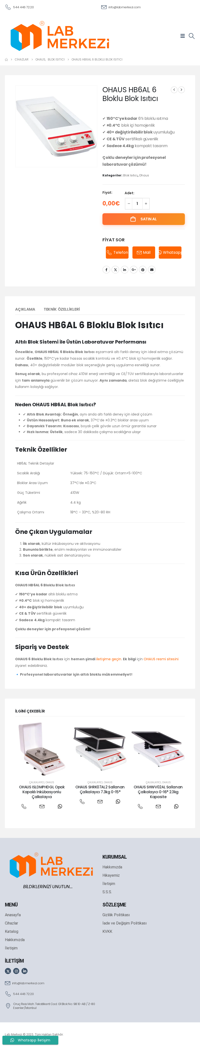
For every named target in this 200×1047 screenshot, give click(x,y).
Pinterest (143, 270)
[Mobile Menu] (184, 36)
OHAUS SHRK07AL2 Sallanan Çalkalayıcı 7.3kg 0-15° (100, 789)
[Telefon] (24, 806)
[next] (181, 89)
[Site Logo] (60, 35)
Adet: (129, 193)
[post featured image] (42, 749)
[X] (8, 971)
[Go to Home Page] (6, 59)
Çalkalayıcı (36, 782)
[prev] (174, 89)
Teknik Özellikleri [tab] (62, 309)
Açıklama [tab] (25, 309)
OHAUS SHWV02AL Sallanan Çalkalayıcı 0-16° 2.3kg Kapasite (158, 792)
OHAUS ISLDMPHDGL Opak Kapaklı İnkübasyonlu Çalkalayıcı (41, 792)
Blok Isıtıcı (130, 175)
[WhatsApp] (60, 806)
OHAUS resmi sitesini (161, 659)
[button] (191, 36)
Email (152, 270)
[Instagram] (16, 971)
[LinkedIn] (24, 971)
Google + (134, 270)
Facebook (106, 270)
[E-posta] (42, 806)
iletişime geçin (108, 659)
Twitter (115, 270)
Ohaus (144, 175)
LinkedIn (125, 270)
